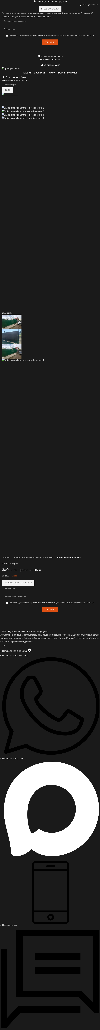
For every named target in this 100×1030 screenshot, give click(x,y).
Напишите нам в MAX (12, 759)
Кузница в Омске (17, 631)
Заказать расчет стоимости (18, 583)
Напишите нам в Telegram (14, 651)
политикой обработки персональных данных (38, 35)
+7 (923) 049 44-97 (52, 65)
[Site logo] (11, 68)
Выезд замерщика (50, 9)
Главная (6, 557)
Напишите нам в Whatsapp (15, 656)
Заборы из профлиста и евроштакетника (34, 557)
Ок (4, 646)
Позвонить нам (9, 925)
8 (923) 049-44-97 (90, 5)
